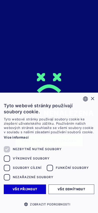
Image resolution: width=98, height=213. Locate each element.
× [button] (92, 99)
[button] (49, 204)
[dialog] (49, 153)
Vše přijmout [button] (25, 189)
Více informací (16, 137)
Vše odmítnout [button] (71, 189)
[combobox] (85, 98)
